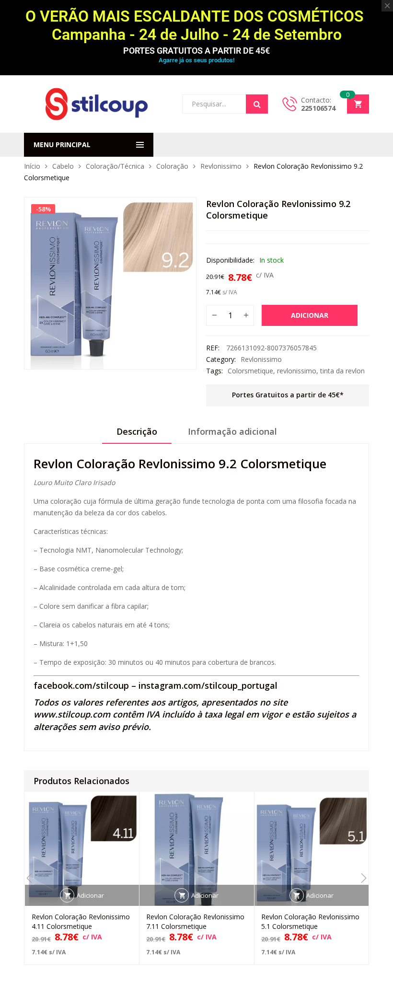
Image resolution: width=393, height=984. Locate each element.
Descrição (136, 431)
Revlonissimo (221, 166)
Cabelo (63, 166)
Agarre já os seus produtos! (196, 60)
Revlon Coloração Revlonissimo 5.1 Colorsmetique (310, 921)
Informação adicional (232, 431)
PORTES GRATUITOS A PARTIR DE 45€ (196, 51)
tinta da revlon (342, 370)
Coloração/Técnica (115, 166)
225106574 (318, 108)
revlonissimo (296, 370)
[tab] (137, 435)
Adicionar (309, 315)
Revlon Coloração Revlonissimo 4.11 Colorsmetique (81, 921)
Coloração (172, 166)
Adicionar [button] (90, 895)
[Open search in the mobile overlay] (225, 104)
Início (32, 166)
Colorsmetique (250, 370)
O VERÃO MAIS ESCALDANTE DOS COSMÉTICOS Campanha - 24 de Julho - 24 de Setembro (196, 25)
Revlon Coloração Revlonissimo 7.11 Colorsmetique (195, 921)
